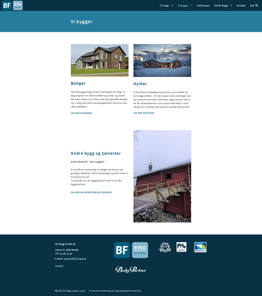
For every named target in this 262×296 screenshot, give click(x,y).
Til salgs (164, 5)
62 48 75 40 (66, 253)
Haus (82, 290)
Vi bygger (183, 5)
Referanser (203, 5)
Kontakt (241, 5)
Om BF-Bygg (221, 5)
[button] (254, 5)
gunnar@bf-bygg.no (75, 258)
